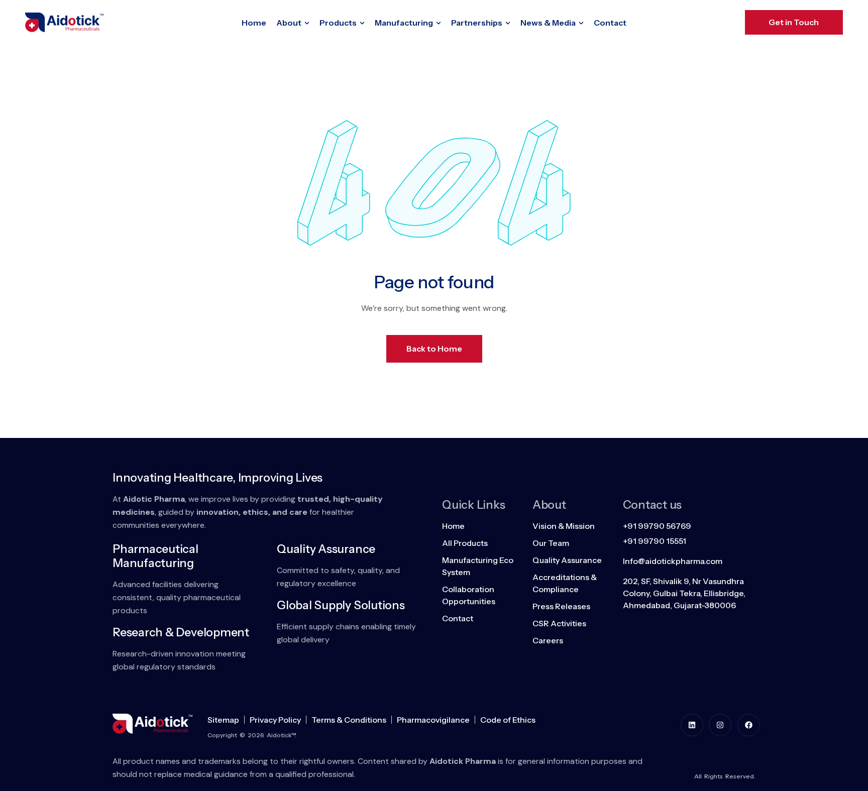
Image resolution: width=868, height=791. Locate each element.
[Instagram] (720, 725)
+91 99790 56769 (657, 526)
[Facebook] (748, 725)
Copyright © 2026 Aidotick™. (251, 735)
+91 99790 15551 (654, 541)
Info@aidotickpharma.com (672, 561)
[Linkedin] (692, 725)
